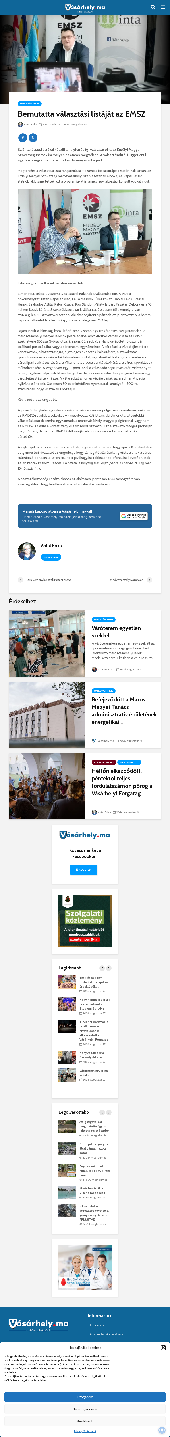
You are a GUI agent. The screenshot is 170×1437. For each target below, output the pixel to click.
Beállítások (85, 1421)
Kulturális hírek (104, 762)
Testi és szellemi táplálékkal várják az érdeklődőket (94, 982)
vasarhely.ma (106, 740)
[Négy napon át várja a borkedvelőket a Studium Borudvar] (67, 1004)
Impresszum (98, 1325)
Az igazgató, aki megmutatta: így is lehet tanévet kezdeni (94, 1126)
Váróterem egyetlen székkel (116, 631)
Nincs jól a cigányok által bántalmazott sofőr (93, 1148)
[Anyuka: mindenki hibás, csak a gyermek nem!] (67, 1170)
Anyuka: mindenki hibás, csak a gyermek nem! (94, 1170)
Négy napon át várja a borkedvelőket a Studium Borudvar (94, 1004)
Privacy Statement (85, 1431)
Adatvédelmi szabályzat (107, 1334)
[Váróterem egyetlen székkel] (47, 643)
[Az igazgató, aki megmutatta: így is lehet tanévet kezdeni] (67, 1126)
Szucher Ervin (106, 669)
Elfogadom (85, 1397)
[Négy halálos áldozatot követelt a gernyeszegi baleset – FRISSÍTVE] (67, 1210)
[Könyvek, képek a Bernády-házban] (67, 1057)
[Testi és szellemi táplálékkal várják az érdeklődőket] (67, 982)
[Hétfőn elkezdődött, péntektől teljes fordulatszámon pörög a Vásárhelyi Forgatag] (47, 786)
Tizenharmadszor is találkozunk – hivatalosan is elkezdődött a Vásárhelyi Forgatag (93, 1031)
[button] (163, 1348)
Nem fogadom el (85, 1409)
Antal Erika (30, 124)
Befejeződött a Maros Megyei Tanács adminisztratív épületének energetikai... (124, 710)
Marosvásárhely (29, 103)
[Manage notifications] (162, 1430)
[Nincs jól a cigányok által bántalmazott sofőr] (67, 1148)
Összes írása (51, 557)
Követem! (85, 869)
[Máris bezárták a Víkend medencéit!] (67, 1193)
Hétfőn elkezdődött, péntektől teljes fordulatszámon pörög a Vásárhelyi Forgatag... (122, 782)
